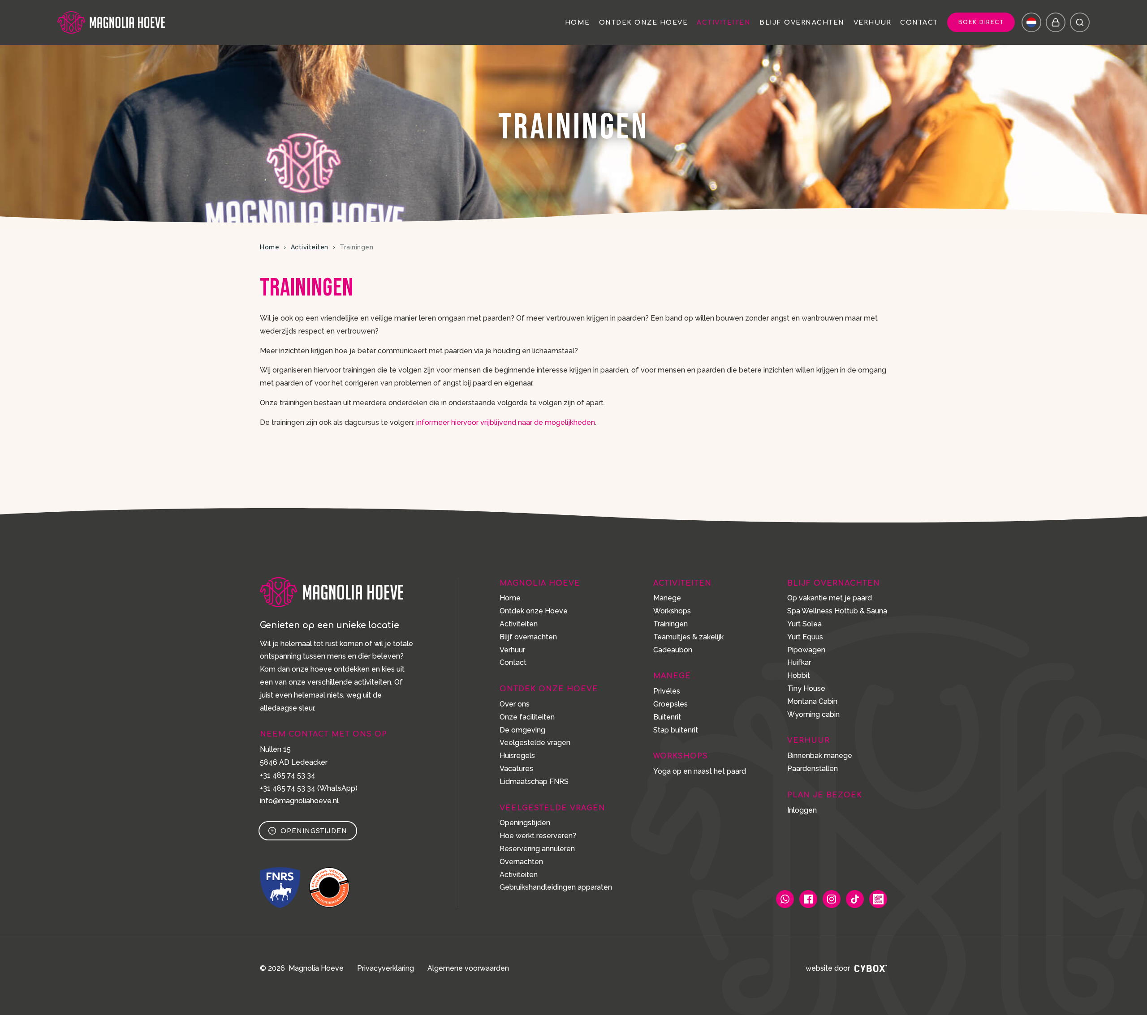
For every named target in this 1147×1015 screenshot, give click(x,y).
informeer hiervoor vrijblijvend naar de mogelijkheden (505, 422)
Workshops (672, 611)
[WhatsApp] (785, 899)
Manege (667, 598)
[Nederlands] (1031, 22)
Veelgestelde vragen (535, 742)
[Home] (111, 22)
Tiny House (806, 688)
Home (577, 23)
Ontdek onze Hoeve (643, 23)
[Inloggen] (1056, 22)
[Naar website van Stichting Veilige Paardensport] (329, 887)
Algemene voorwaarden (468, 968)
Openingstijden (313, 831)
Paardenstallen (812, 768)
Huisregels (517, 755)
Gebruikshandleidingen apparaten (556, 887)
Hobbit (798, 675)
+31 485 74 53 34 (287, 775)
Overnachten (521, 861)
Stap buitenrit (675, 730)
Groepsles (670, 704)
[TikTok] (855, 899)
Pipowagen (806, 650)
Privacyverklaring (385, 968)
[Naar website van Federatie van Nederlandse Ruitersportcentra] (280, 887)
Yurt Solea (804, 624)
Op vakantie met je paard (829, 598)
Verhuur (873, 23)
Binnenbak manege (819, 755)
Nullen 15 (275, 749)
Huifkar (799, 662)
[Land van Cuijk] (878, 899)
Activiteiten (723, 23)
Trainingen (670, 624)
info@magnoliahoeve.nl (299, 801)
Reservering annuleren (537, 848)
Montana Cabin (812, 701)
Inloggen (802, 810)
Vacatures (516, 768)
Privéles (666, 691)
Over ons (515, 704)
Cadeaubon (672, 650)
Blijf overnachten (802, 23)
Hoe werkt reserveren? (538, 835)
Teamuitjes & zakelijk (688, 637)
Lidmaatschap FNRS (534, 781)
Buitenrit (667, 717)
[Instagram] (832, 899)
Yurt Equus (805, 637)
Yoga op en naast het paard (699, 771)
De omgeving (522, 730)
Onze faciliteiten (527, 717)
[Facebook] (808, 899)
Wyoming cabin (813, 714)
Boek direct (981, 22)
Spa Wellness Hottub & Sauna (837, 611)
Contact (919, 23)
